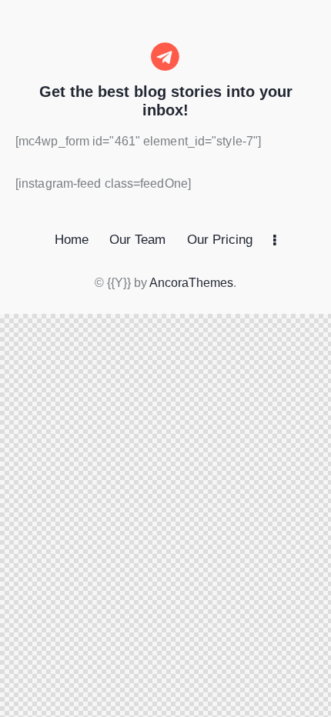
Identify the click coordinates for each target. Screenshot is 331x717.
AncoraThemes (191, 282)
